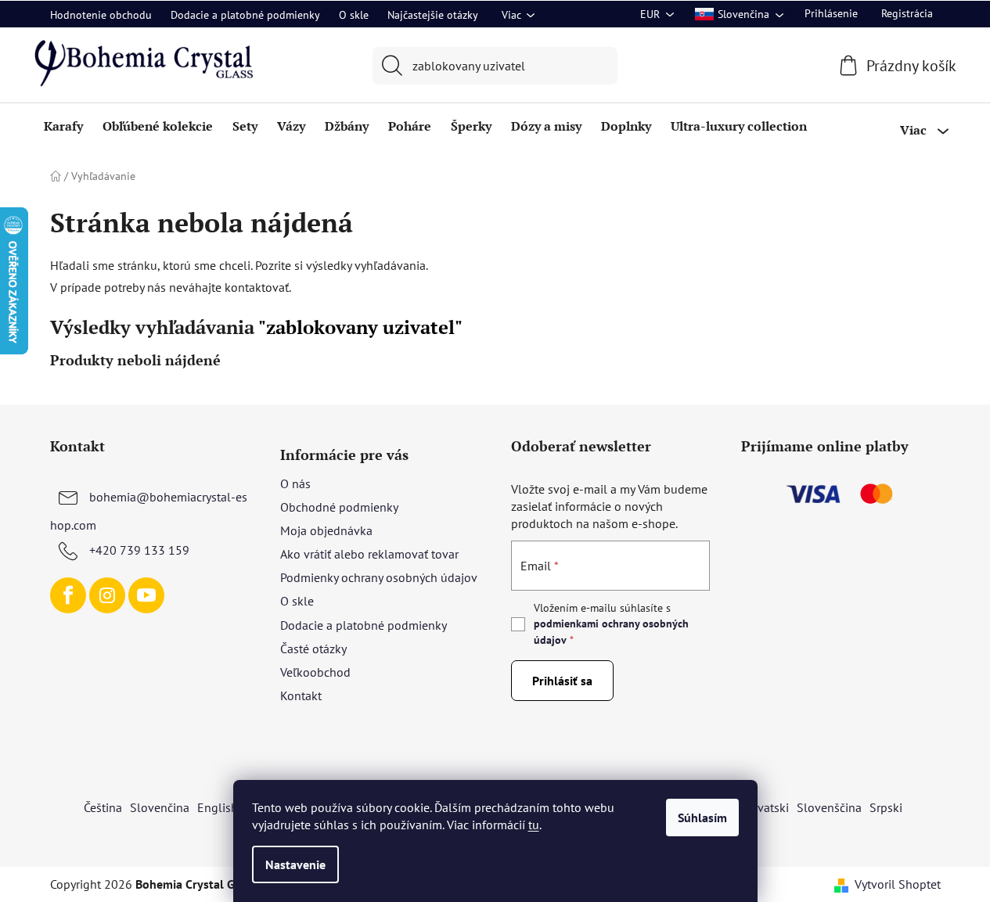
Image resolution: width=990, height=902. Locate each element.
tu (533, 824)
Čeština (103, 807)
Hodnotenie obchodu (101, 15)
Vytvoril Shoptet (898, 884)
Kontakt (301, 695)
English (217, 807)
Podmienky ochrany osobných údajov (378, 577)
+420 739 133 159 (139, 550)
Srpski (885, 807)
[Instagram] (107, 595)
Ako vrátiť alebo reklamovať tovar (369, 554)
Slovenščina (829, 807)
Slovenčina (159, 807)
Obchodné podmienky (339, 507)
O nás (295, 483)
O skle (354, 15)
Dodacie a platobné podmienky (245, 15)
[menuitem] (63, 126)
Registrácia (907, 13)
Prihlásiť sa (562, 680)
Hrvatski (767, 807)
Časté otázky (313, 648)
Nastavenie (295, 864)
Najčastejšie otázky (432, 15)
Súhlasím (702, 817)
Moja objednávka (326, 530)
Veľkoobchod (315, 672)
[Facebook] (68, 595)
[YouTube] (146, 595)
